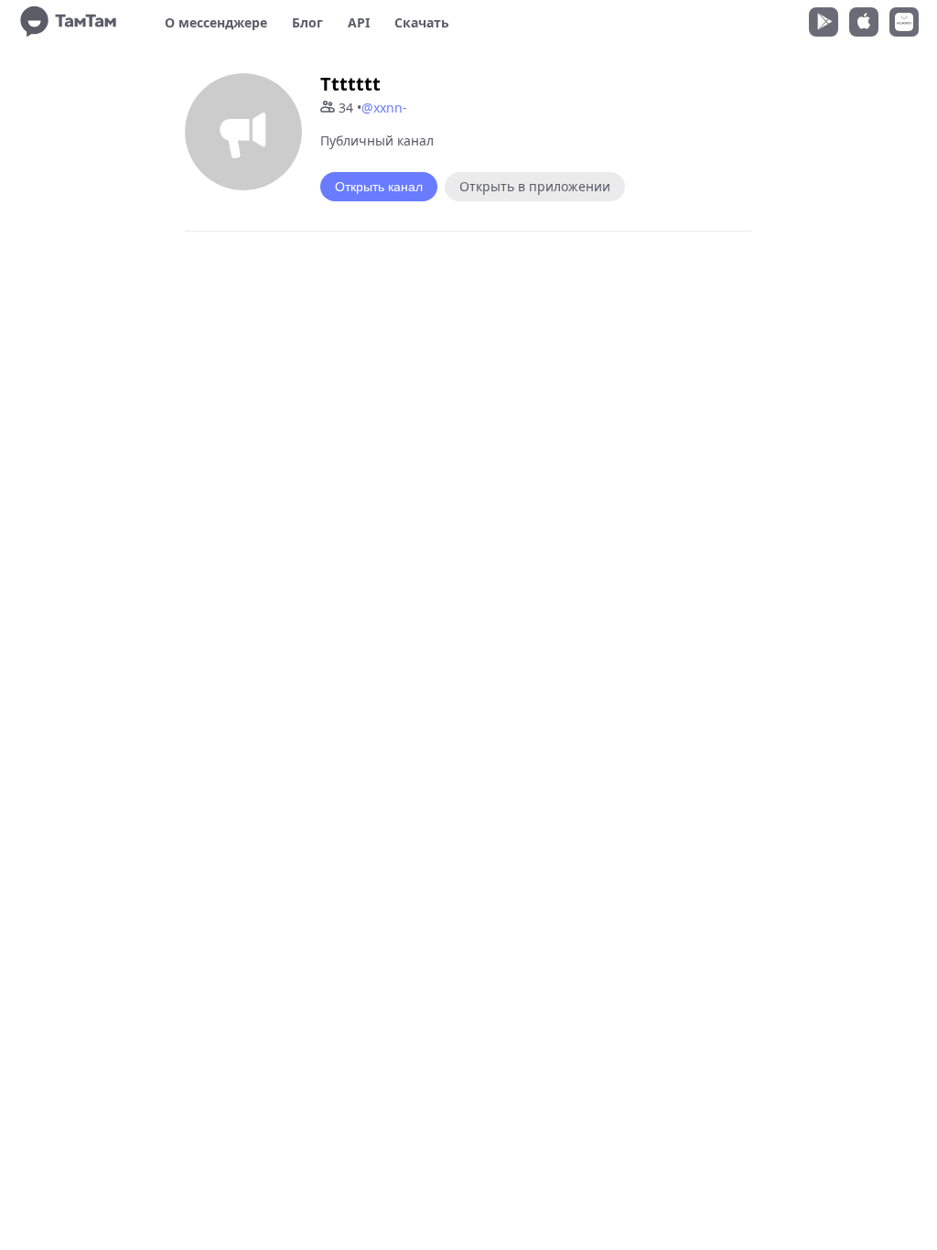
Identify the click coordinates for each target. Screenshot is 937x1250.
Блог (307, 22)
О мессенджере (216, 22)
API (359, 22)
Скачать (421, 22)
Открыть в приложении (534, 186)
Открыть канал (379, 186)
